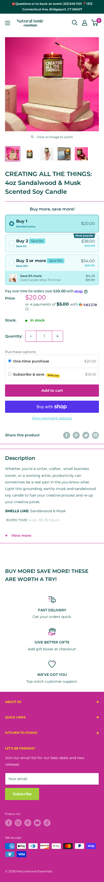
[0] (95, 23)
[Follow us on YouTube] (37, 822)
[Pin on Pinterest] (76, 435)
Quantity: (13, 336)
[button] (62, 306)
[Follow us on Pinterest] (27, 822)
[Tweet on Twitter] (85, 435)
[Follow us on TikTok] (46, 822)
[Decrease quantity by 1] (30, 336)
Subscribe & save (36, 374)
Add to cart (52, 390)
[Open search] (74, 23)
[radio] (52, 223)
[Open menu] (7, 23)
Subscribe (22, 793)
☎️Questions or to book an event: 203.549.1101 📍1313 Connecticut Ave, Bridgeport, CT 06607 (52, 6)
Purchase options (20, 352)
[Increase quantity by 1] (57, 336)
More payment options (52, 418)
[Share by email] (95, 435)
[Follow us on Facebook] (8, 822)
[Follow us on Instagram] (18, 822)
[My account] (84, 23)
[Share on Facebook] (66, 435)
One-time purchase (31, 361)
